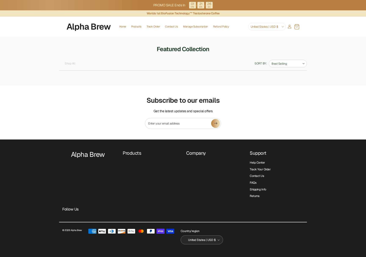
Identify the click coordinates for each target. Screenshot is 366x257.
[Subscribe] (215, 123)
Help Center (257, 162)
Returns (254, 196)
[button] (296, 27)
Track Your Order (260, 169)
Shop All (70, 63)
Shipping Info (258, 189)
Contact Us (257, 176)
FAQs (253, 183)
